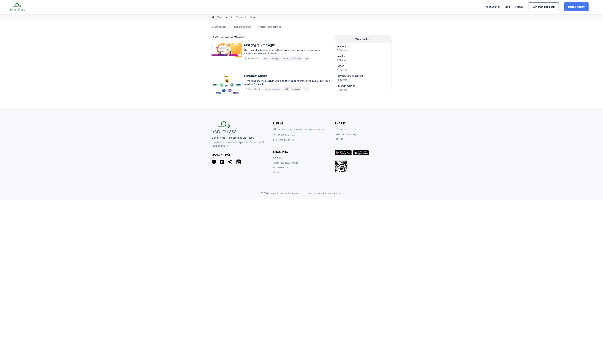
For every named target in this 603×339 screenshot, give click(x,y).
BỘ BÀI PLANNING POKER (285, 162)
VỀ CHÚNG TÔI (280, 167)
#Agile (341, 56)
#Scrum (342, 46)
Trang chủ (222, 17)
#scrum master (346, 85)
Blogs (239, 17)
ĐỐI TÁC (277, 158)
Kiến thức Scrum (242, 26)
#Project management (350, 75)
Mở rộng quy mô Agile (260, 45)
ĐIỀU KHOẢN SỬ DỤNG (346, 129)
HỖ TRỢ (339, 138)
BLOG (276, 172)
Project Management (269, 26)
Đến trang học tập (543, 6)
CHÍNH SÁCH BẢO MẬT (346, 134)
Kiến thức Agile (219, 26)
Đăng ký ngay (576, 6)
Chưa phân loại (272, 89)
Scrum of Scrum (256, 76)
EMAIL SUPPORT (286, 139)
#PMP (340, 66)
